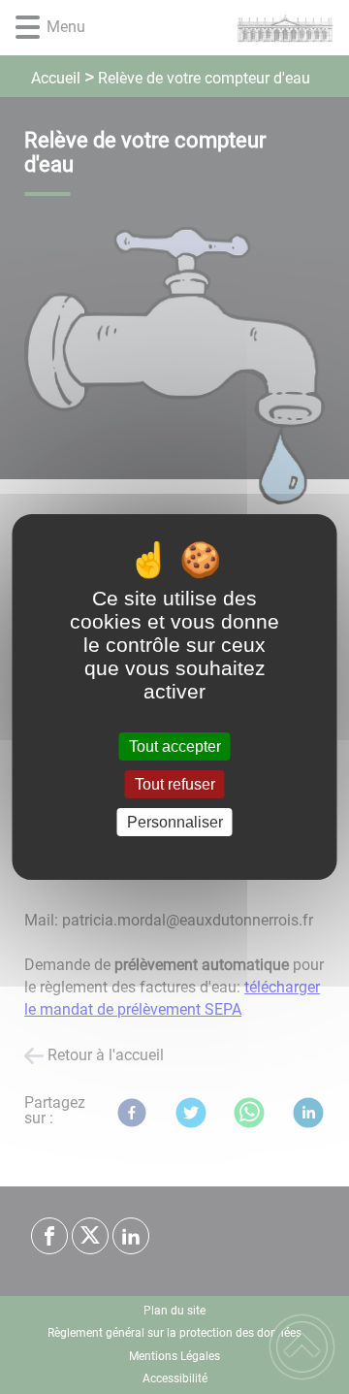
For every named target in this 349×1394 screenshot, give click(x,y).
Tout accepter (175, 746)
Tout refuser (175, 784)
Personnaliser (175, 822)
